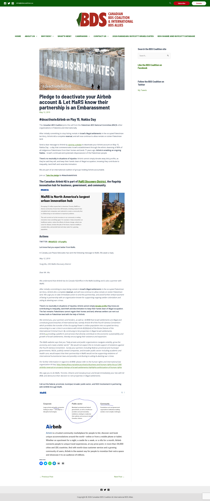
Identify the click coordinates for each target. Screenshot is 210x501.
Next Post (119, 476)
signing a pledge (75, 144)
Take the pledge (52, 175)
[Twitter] (9, 3)
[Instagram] (12, 3)
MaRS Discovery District (92, 181)
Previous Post (46, 476)
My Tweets (142, 90)
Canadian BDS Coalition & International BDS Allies (90, 31)
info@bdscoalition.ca (24, 3)
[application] (36, 36)
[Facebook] (5, 3)
